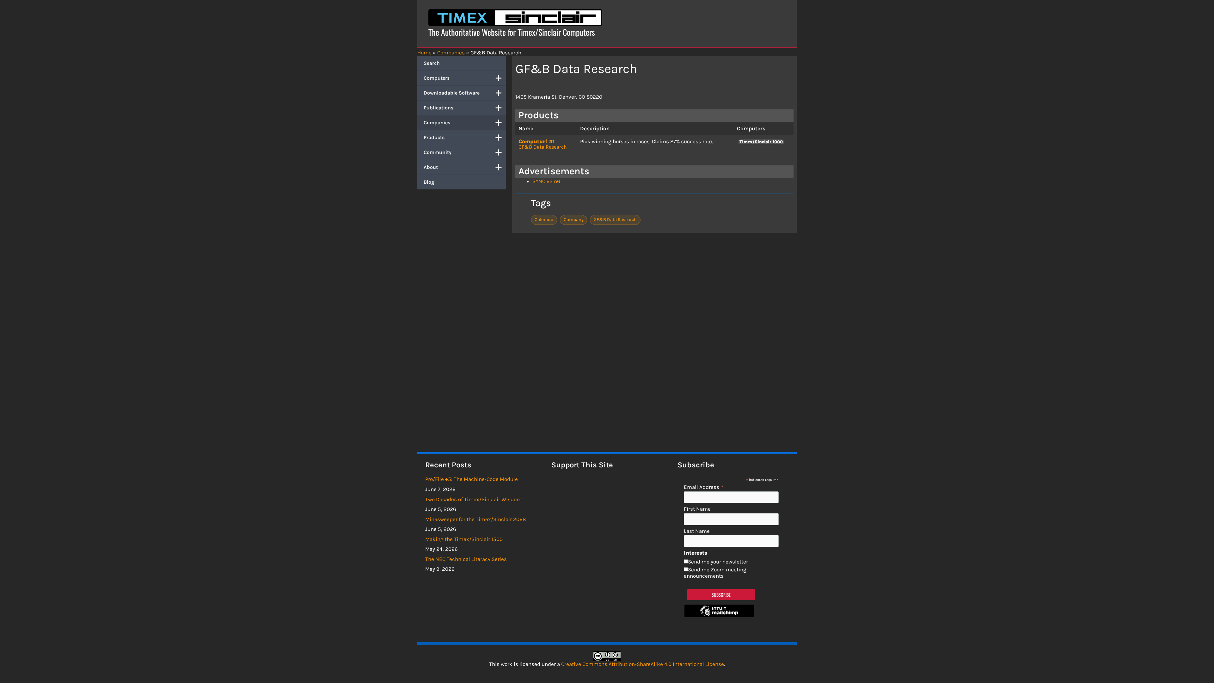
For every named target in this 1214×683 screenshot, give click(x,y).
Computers (437, 78)
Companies (437, 123)
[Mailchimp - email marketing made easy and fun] (719, 615)
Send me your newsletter (718, 561)
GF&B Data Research (542, 147)
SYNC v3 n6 (546, 181)
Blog (429, 182)
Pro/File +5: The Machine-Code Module (471, 479)
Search (432, 63)
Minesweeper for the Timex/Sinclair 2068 (475, 519)
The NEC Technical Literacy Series (466, 559)
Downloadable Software (452, 93)
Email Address (704, 486)
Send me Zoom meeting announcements (715, 572)
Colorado (544, 219)
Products (434, 137)
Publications (438, 108)
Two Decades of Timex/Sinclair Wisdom (473, 499)
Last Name (697, 531)
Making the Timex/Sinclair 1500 (464, 539)
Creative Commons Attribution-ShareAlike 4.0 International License (642, 664)
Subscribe (721, 594)
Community (437, 152)
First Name (697, 509)
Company (574, 219)
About (431, 167)
